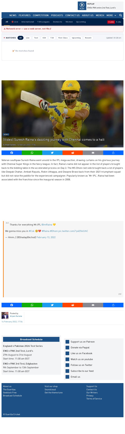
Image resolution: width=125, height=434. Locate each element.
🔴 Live (14, 22)
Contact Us (72, 15)
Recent (88, 38)
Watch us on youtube (82, 359)
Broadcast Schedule (12, 395)
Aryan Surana (10, 144)
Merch (100, 15)
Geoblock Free (9, 392)
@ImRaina (46, 224)
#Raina (45, 230)
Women (69, 22)
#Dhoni (54, 230)
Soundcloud (50, 389)
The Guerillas (9, 389)
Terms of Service (94, 398)
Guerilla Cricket (12, 414)
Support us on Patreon (83, 341)
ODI (44, 38)
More (110, 15)
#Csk (31, 230)
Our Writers (92, 392)
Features (24, 15)
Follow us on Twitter (81, 364)
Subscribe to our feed (82, 370)
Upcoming (81, 22)
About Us (87, 15)
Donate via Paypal (80, 347)
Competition (41, 15)
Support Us (91, 386)
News (12, 15)
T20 (52, 38)
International (27, 22)
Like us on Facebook (81, 353)
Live (28, 38)
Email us (75, 376)
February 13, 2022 (46, 237)
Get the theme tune (53, 392)
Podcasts (57, 15)
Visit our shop (51, 386)
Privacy (89, 395)
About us (7, 386)
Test (36, 38)
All (7, 22)
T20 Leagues (43, 22)
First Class (63, 38)
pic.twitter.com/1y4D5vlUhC (73, 230)
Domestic (57, 22)
